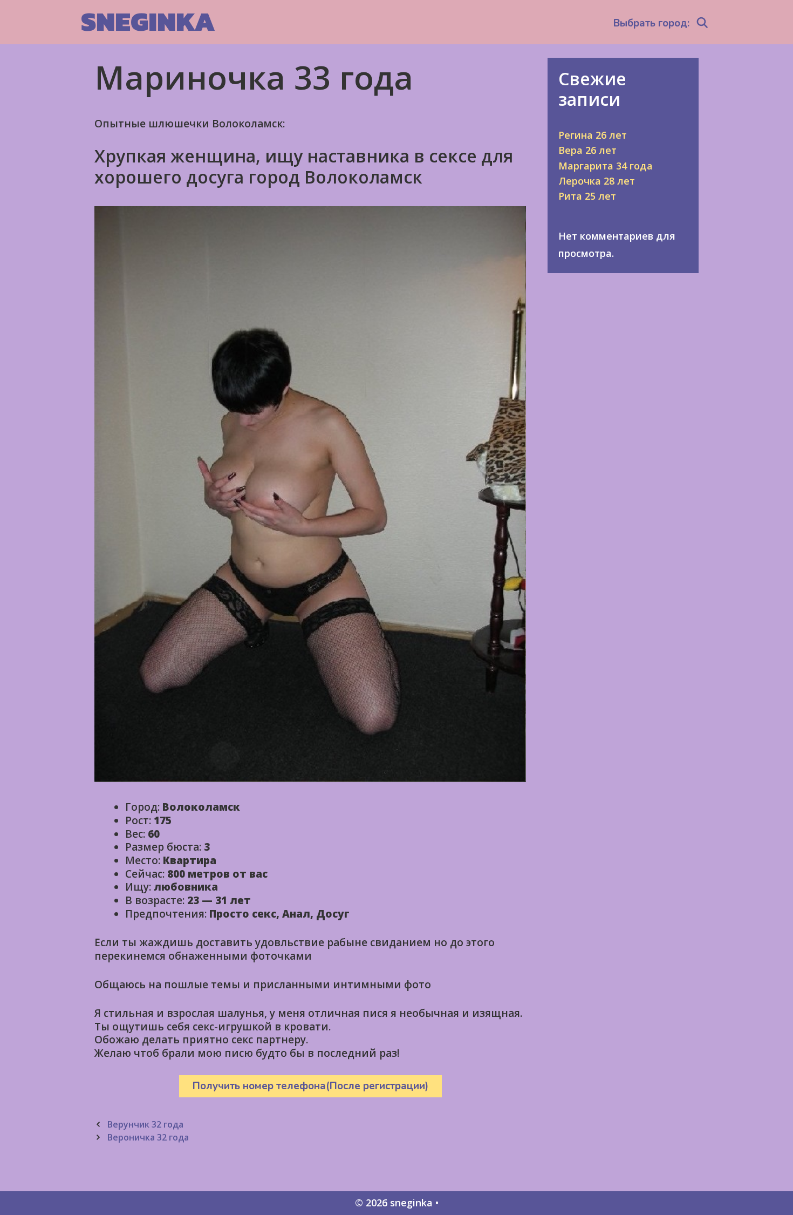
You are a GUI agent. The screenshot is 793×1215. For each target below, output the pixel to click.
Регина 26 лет (592, 134)
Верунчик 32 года (145, 1124)
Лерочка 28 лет (596, 180)
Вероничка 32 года (148, 1137)
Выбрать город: (651, 23)
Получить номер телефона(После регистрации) (310, 1086)
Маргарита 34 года (605, 165)
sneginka (148, 21)
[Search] (702, 23)
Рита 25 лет (587, 195)
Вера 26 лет (587, 150)
